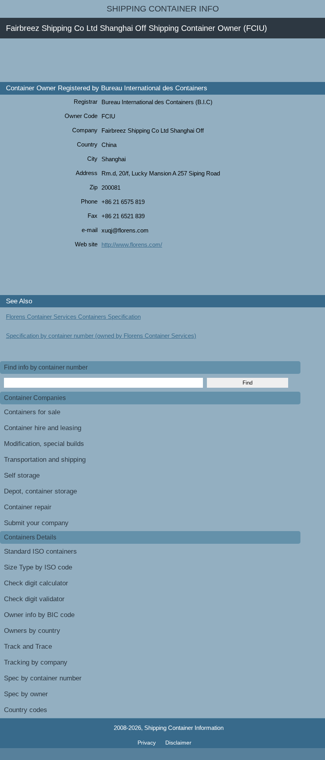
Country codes (25, 710)
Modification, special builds (44, 444)
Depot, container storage (40, 491)
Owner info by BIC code (39, 615)
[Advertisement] (144, 60)
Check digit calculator (36, 583)
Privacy (147, 742)
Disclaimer (178, 742)
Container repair (28, 507)
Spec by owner (26, 694)
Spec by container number (43, 678)
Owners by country (32, 630)
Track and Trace (28, 646)
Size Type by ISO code (38, 567)
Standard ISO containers (40, 551)
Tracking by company (35, 662)
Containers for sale (32, 412)
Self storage (22, 475)
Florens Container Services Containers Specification (73, 316)
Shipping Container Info (163, 8)
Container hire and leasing (42, 428)
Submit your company (36, 523)
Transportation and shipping (45, 459)
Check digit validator (34, 599)
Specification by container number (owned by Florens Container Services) (101, 335)
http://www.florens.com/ (131, 244)
